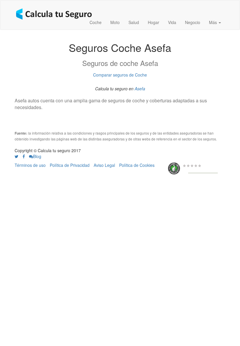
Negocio (192, 22)
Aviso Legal (104, 165)
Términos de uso (30, 165)
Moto (115, 22)
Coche (96, 22)
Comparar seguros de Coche (120, 75)
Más (213, 22)
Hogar (153, 22)
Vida (172, 22)
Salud (133, 22)
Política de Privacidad (70, 165)
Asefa (140, 88)
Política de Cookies (137, 165)
